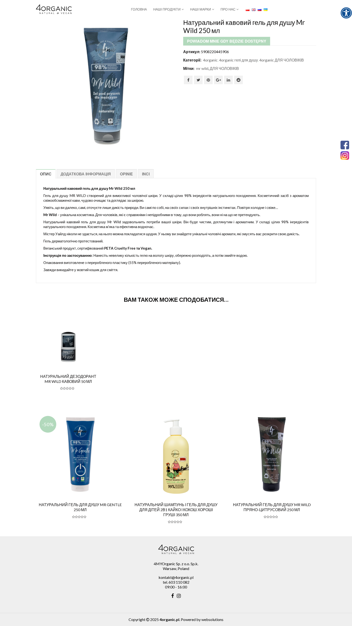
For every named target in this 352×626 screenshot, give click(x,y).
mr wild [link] (202, 68)
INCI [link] (146, 174)
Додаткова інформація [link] (86, 174)
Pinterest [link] (208, 80)
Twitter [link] (198, 80)
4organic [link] (210, 60)
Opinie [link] (126, 174)
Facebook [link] (188, 80)
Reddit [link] (238, 80)
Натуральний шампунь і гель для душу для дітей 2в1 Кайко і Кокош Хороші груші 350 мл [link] (176, 509)
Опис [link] (45, 174)
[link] (346, 13)
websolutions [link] (212, 619)
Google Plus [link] (218, 80)
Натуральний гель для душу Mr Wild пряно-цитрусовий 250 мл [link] (272, 507)
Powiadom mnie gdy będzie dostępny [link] (226, 41)
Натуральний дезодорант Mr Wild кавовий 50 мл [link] (68, 379)
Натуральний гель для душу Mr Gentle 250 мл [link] (80, 507)
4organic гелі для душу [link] (238, 60)
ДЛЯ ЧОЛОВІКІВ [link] (224, 68)
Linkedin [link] (228, 80)
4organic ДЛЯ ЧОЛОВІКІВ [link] (281, 60)
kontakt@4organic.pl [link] (176, 577)
